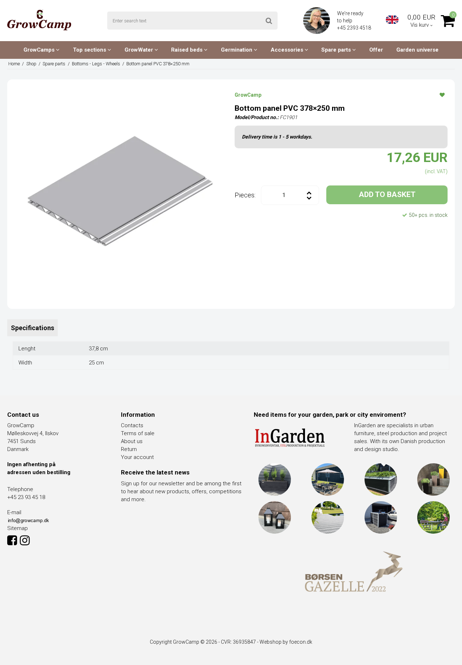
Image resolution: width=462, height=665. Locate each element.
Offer (376, 50)
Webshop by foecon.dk (286, 642)
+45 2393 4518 (354, 28)
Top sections (90, 50)
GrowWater (139, 50)
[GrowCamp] (39, 19)
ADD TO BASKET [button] (387, 194)
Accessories (288, 50)
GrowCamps (39, 50)
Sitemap (17, 528)
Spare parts (336, 50)
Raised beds (187, 50)
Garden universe (417, 50)
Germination (237, 50)
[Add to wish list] (442, 94)
